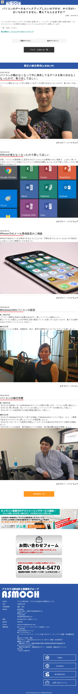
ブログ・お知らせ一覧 (39, 50)
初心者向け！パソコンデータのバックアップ (17, 31)
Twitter (59, 658)
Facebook (59, 666)
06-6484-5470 (60, 674)
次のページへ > (52, 41)
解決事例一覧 (39, 494)
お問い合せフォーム (59, 683)
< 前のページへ (25, 41)
